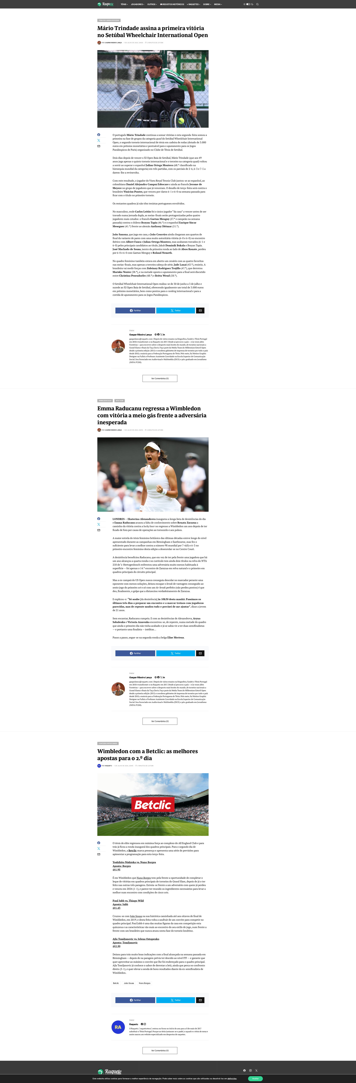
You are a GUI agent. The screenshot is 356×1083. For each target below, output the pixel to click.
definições (232, 1078)
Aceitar (255, 1078)
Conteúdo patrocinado (108, 743)
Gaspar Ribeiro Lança (140, 334)
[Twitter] (256, 1070)
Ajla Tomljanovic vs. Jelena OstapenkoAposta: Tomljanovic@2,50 (136, 942)
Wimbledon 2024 (105, 400)
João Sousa (136, 916)
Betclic (132, 850)
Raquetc (133, 1024)
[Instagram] (250, 1070)
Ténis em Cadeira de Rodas (109, 20)
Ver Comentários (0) (160, 378)
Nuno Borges (144, 877)
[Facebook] (244, 1070)
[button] (248, 4)
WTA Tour (119, 400)
